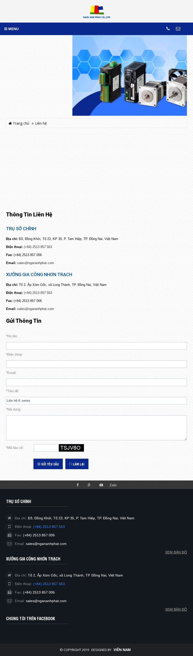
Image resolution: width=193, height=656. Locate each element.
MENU (13, 29)
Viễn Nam (122, 649)
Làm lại (78, 464)
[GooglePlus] (89, 484)
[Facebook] (77, 484)
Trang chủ (20, 123)
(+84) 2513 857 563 (38, 247)
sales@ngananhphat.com (35, 263)
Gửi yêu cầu (49, 464)
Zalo (113, 485)
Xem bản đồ (176, 609)
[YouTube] (101, 484)
